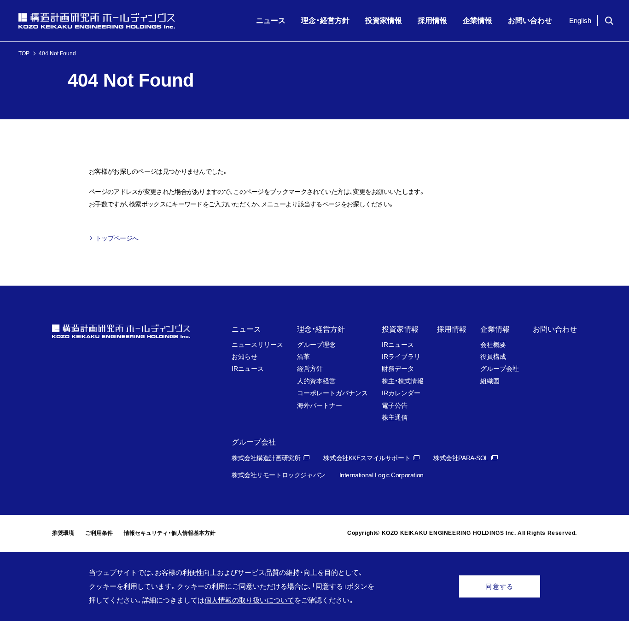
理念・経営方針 (321, 329)
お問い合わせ (555, 329)
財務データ (398, 368)
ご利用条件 (99, 533)
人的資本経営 (316, 381)
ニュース (246, 329)
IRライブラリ (401, 356)
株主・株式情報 (403, 381)
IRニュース (248, 368)
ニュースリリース (257, 344)
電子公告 (395, 405)
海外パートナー (319, 405)
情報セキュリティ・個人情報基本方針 (169, 533)
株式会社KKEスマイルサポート (366, 458)
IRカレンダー (401, 393)
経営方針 (310, 368)
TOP (23, 53)
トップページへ (116, 238)
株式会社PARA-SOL (461, 458)
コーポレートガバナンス (332, 393)
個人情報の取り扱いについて (249, 600)
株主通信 (395, 417)
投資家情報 (400, 329)
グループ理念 (316, 344)
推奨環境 (63, 533)
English (580, 20)
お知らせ (244, 356)
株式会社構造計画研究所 (266, 458)
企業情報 (495, 329)
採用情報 (451, 329)
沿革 (303, 356)
